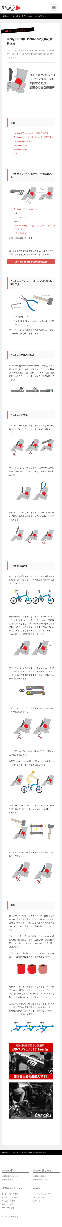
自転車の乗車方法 (40, 1176)
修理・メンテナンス (18, 30)
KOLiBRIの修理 (8, 1207)
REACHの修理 (8, 1204)
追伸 (15, 153)
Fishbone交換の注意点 (23, 141)
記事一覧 (36, 1201)
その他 (36, 1188)
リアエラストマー (21, 233)
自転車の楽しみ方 (42, 1170)
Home (6, 16)
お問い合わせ (38, 1197)
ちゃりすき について (41, 1194)
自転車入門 (8, 1170)
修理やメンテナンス (12, 1188)
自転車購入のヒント (10, 1176)
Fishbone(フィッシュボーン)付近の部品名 (31, 133)
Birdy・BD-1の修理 (10, 1194)
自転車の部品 (7, 1179)
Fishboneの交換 (20, 145)
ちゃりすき (14, 1216)
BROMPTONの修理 (10, 1197)
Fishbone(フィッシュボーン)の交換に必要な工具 (33, 137)
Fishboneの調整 (20, 149)
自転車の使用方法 (40, 1179)
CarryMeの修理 (8, 1201)
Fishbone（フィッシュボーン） (26, 209)
